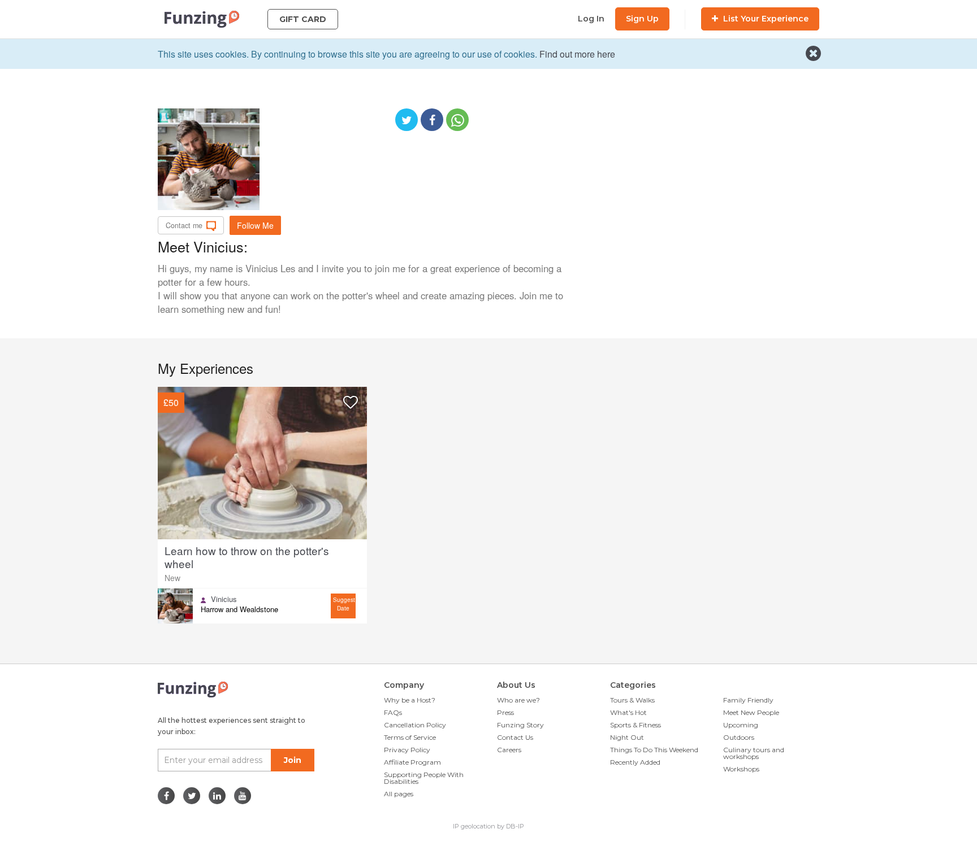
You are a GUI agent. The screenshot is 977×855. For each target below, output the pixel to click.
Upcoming (740, 725)
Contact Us (515, 737)
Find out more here (577, 53)
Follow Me (255, 225)
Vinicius (224, 599)
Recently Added (635, 762)
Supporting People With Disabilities (424, 778)
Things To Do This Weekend (654, 749)
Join (292, 760)
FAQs (393, 712)
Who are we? (518, 700)
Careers (509, 749)
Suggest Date (344, 604)
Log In (591, 19)
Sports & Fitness (635, 725)
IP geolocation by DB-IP (488, 826)
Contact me (184, 225)
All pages (398, 793)
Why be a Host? (409, 700)
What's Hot (628, 712)
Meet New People (751, 712)
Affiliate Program (412, 762)
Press (505, 712)
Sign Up (642, 19)
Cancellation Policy (415, 725)
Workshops (741, 769)
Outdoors (738, 737)
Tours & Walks (632, 700)
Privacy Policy (407, 749)
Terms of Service (410, 737)
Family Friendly (748, 700)
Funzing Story (520, 725)
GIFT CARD (302, 19)
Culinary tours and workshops (753, 753)
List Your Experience (765, 19)
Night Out (627, 737)
